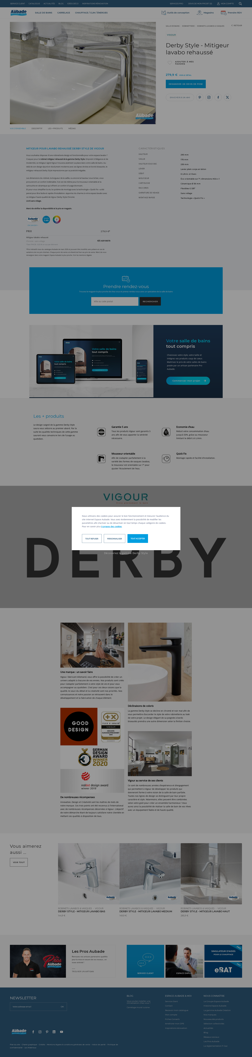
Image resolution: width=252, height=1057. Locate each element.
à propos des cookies (111, 526)
